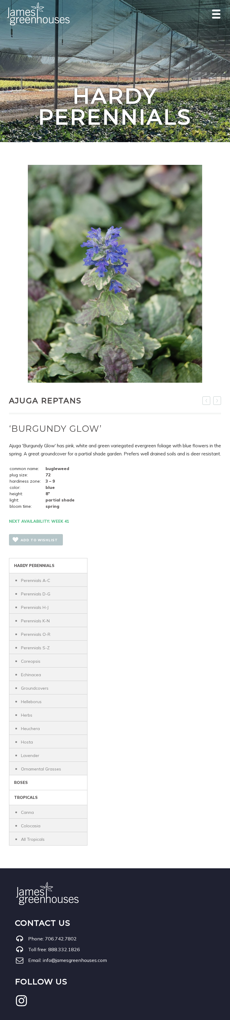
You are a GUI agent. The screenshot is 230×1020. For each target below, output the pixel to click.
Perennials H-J (35, 607)
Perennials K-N (35, 621)
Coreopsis (30, 661)
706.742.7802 (61, 939)
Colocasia (30, 826)
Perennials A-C (35, 580)
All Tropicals (33, 839)
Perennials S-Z (35, 647)
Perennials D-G (35, 594)
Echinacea (31, 674)
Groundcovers (35, 688)
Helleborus (31, 701)
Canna (27, 812)
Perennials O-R (35, 634)
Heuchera (30, 728)
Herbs (26, 715)
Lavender (30, 755)
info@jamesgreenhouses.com (75, 960)
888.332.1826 (64, 949)
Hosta (27, 742)
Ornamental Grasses (41, 769)
